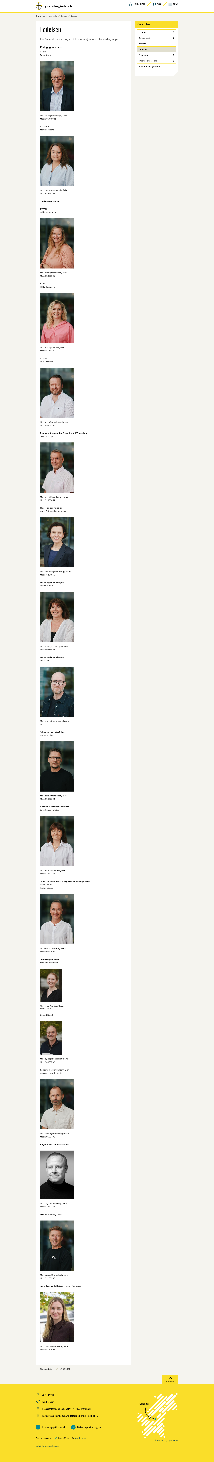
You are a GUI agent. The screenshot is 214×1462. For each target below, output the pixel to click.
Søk (159, 4)
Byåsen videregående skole (46, 16)
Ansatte (142, 43)
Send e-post (80, 1438)
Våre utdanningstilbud (149, 66)
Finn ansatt (139, 4)
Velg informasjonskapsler (47, 1446)
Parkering (143, 55)
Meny (175, 4)
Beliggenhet (144, 38)
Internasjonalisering (148, 60)
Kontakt (142, 32)
